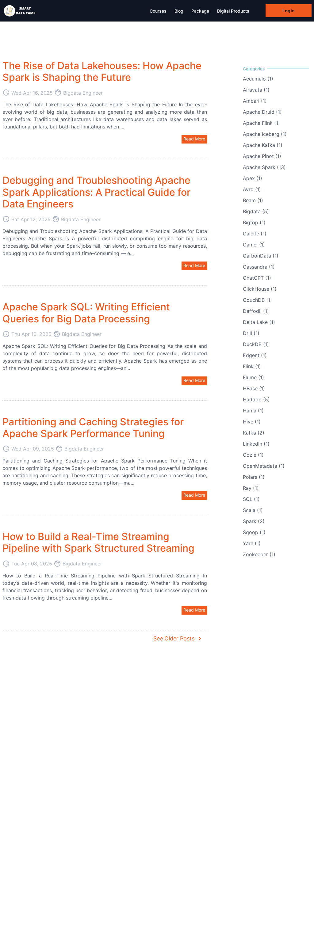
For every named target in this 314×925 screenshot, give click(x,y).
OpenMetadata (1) (264, 466)
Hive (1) (252, 422)
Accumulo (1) (258, 79)
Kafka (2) (253, 433)
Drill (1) (251, 333)
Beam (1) (253, 200)
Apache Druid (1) (262, 112)
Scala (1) (253, 510)
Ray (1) (251, 488)
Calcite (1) (254, 233)
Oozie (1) (253, 455)
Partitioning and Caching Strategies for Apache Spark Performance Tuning (93, 427)
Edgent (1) (255, 355)
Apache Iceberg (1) (265, 134)
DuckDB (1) (256, 344)
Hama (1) (253, 410)
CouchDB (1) (257, 300)
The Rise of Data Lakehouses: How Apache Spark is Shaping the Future (101, 71)
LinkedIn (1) (256, 444)
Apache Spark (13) (264, 167)
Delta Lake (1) (259, 322)
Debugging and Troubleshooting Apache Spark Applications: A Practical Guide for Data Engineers (96, 192)
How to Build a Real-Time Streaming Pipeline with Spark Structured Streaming (98, 542)
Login (288, 10)
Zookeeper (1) (259, 554)
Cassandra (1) (259, 267)
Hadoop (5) (256, 399)
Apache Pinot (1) (262, 156)
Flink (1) (252, 366)
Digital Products (233, 11)
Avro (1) (252, 189)
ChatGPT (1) (257, 278)
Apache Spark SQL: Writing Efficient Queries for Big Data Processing (86, 313)
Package (200, 11)
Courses (158, 11)
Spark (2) (254, 521)
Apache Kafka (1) (262, 145)
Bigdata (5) (256, 211)
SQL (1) (251, 499)
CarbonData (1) (260, 256)
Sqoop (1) (254, 532)
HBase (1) (254, 388)
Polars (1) (254, 477)
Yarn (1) (252, 543)
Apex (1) (252, 178)
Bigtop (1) (254, 222)
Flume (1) (253, 377)
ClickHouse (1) (260, 289)
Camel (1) (254, 245)
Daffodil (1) (256, 311)
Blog (178, 11)
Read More (194, 138)
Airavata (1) (256, 90)
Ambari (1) (255, 101)
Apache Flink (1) (261, 123)
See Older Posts (178, 638)
